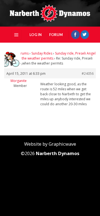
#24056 (88, 73)
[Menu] (16, 34)
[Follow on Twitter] (85, 34)
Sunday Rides (41, 53)
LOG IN (35, 34)
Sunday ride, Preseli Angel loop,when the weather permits (50, 56)
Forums (23, 53)
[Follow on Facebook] (75, 34)
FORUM (56, 34)
